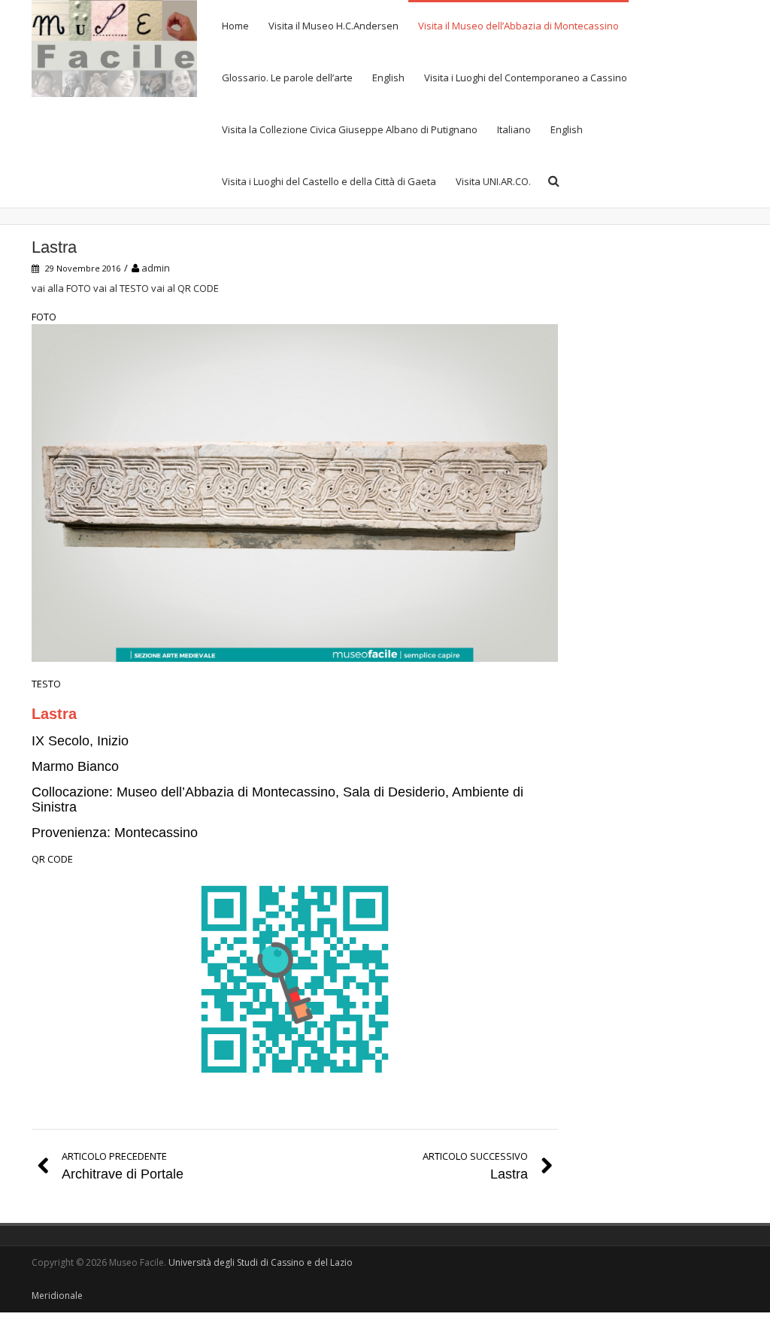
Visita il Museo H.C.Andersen (333, 25)
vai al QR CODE (185, 288)
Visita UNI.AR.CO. (493, 181)
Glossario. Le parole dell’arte (287, 77)
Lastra (54, 247)
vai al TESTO (121, 288)
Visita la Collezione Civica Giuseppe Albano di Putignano (349, 129)
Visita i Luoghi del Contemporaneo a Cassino (525, 77)
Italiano (514, 129)
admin (155, 268)
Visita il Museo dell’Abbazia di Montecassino (518, 25)
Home (235, 25)
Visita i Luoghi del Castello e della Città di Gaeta (329, 181)
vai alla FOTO (61, 288)
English (388, 77)
